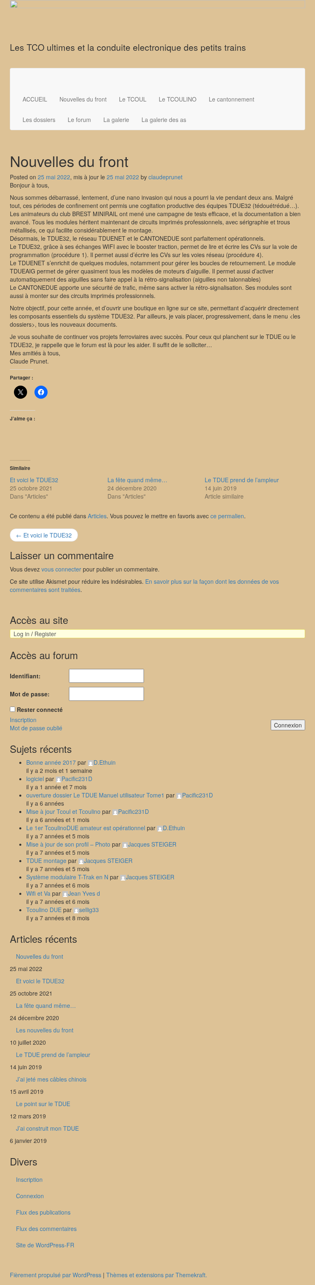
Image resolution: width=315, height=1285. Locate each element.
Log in (22, 634)
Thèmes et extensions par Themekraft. (156, 1275)
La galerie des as (164, 119)
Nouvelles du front (83, 99)
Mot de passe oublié (36, 728)
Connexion (288, 725)
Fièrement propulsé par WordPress (55, 1275)
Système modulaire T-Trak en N (67, 877)
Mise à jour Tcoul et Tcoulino (63, 811)
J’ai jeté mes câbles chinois (51, 1079)
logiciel (35, 779)
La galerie (116, 119)
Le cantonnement (231, 99)
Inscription (23, 720)
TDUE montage (46, 860)
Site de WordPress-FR (45, 1245)
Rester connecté (40, 709)
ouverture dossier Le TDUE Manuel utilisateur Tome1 (95, 795)
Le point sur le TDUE (43, 1104)
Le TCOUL (132, 99)
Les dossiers (39, 119)
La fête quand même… (137, 480)
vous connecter (61, 569)
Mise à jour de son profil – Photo (68, 844)
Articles (97, 516)
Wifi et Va (38, 893)
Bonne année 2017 (51, 762)
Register (45, 634)
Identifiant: (25, 676)
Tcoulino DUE (44, 910)
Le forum (79, 119)
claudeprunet (165, 177)
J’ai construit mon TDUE (47, 1128)
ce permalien (227, 516)
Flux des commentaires (46, 1228)
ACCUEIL (35, 99)
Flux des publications (43, 1212)
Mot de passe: (30, 694)
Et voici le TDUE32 (34, 480)
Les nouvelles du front (44, 1030)
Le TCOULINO (177, 99)
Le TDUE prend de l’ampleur (242, 480)
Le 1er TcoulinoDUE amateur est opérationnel (85, 828)
